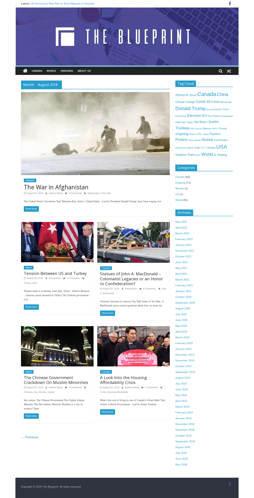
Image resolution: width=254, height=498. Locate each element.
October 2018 (183, 435)
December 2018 (184, 424)
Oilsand (222, 128)
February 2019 (184, 412)
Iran (183, 122)
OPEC (199, 134)
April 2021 (181, 273)
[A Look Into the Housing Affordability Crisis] (133, 328)
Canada (37, 71)
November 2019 (184, 360)
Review (179, 188)
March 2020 (182, 337)
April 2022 (181, 227)
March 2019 (182, 406)
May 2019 (181, 395)
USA (103, 193)
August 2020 (182, 308)
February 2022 (184, 239)
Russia (207, 140)
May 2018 (181, 464)
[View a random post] (229, 71)
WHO (197, 155)
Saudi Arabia (220, 140)
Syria (190, 147)
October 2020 (183, 296)
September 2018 (185, 441)
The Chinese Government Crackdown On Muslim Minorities (56, 380)
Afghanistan (93, 193)
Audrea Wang (56, 193)
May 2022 (181, 221)
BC (187, 95)
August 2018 (182, 447)
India (178, 122)
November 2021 (184, 250)
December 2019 (184, 354)
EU (204, 116)
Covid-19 (203, 102)
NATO (215, 128)
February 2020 (184, 343)
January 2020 (183, 348)
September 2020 (185, 302)
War (109, 193)
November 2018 (184, 429)
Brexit (193, 95)
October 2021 (183, 256)
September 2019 (185, 372)
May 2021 (181, 268)
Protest (181, 140)
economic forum (220, 109)
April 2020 (181, 331)
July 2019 (181, 383)
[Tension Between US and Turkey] (57, 224)
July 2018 (181, 452)
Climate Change (185, 101)
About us (84, 71)
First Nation (214, 116)
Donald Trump (190, 108)
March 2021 (182, 279)
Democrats (226, 102)
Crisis (103, 392)
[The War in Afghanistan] (95, 94)
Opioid (206, 134)
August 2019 (182, 377)
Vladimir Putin (185, 155)
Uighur (51, 392)
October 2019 (183, 366)
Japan (190, 122)
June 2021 (181, 262)
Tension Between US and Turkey (55, 273)
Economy (180, 115)
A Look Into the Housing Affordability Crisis (123, 380)
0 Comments (74, 193)
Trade (197, 147)
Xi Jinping (220, 154)
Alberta (180, 95)
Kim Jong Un (196, 128)
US (177, 194)
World (51, 71)
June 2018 (181, 458)
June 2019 (181, 389)
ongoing (181, 134)
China (222, 94)
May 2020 (181, 325)
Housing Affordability (117, 392)
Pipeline (215, 133)
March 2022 (182, 233)
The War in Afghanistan (56, 187)
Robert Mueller (194, 140)
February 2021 (184, 285)
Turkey (27, 283)
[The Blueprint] (25, 71)
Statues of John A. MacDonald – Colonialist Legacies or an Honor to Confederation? (131, 278)
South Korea (181, 148)
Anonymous (55, 278)
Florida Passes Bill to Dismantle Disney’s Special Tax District (66, 3)
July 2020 (181, 314)
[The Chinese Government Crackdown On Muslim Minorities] (57, 328)
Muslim (42, 392)
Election (194, 115)
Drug (208, 109)
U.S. (203, 147)
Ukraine (211, 147)
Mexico (207, 128)
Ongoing (66, 71)
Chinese (28, 392)
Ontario (192, 134)
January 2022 (183, 244)
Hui (35, 392)
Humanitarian (227, 116)
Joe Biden (200, 122)
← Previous (29, 437)
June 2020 (181, 320)
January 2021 (183, 291)
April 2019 (181, 400)
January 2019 (183, 418)
